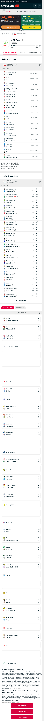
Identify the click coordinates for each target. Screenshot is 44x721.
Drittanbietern (18, 688)
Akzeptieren (22, 705)
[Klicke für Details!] (21, 73)
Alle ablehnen (22, 711)
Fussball (7, 34)
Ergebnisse (33, 52)
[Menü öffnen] (39, 6)
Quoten (22, 52)
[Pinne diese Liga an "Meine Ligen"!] (15, 65)
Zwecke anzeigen (22, 717)
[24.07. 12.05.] (26, 45)
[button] (40, 45)
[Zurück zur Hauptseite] (11, 6)
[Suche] (35, 6)
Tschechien (21, 34)
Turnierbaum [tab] (8, 308)
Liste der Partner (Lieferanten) (10, 702)
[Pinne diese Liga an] (22, 40)
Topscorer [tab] (20, 308)
